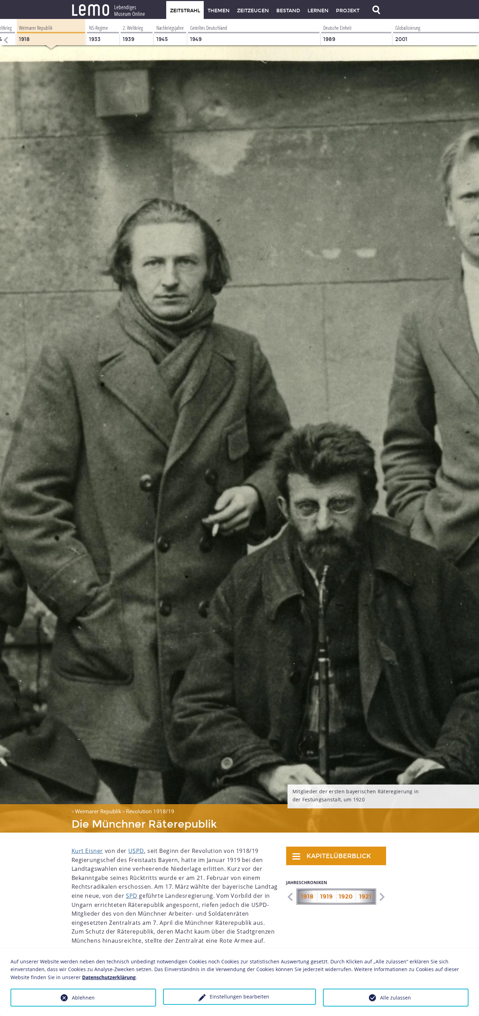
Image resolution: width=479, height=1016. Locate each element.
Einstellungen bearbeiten (239, 996)
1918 (307, 896)
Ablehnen (83, 997)
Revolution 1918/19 (150, 811)
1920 (346, 896)
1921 (365, 896)
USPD (136, 851)
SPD (131, 896)
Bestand (288, 11)
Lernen (318, 11)
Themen (219, 11)
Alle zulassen (395, 997)
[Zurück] (5, 32)
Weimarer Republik (98, 811)
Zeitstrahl (185, 11)
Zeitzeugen (253, 11)
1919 (326, 896)
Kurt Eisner (87, 851)
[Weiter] (381, 897)
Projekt (347, 11)
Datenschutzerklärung (109, 977)
